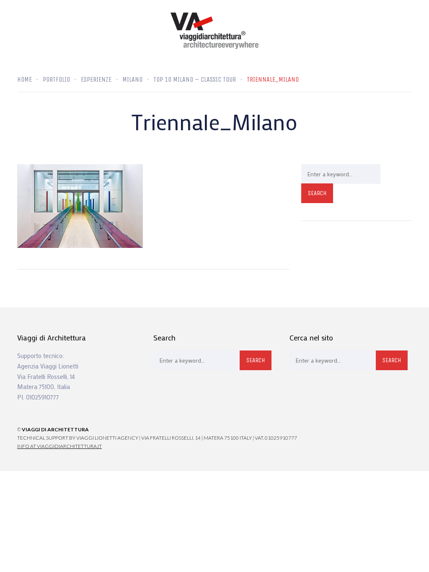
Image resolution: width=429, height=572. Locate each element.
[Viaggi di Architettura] (214, 31)
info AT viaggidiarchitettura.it (59, 446)
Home (24, 79)
